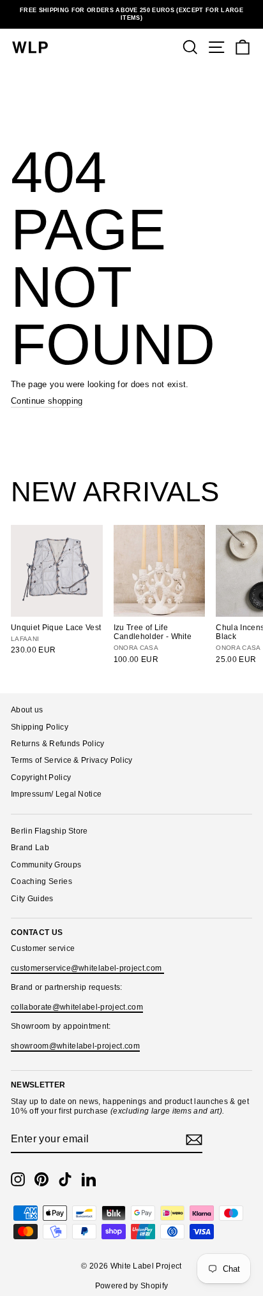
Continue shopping (46, 401)
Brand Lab (30, 847)
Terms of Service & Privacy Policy (72, 760)
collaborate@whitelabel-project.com (77, 1007)
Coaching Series (41, 881)
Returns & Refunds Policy (58, 743)
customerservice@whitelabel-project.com (87, 968)
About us (27, 709)
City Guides (32, 898)
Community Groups (46, 864)
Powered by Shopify (132, 1285)
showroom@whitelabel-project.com (75, 1046)
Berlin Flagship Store (49, 831)
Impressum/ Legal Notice (56, 794)
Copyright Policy (41, 777)
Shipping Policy (39, 727)
